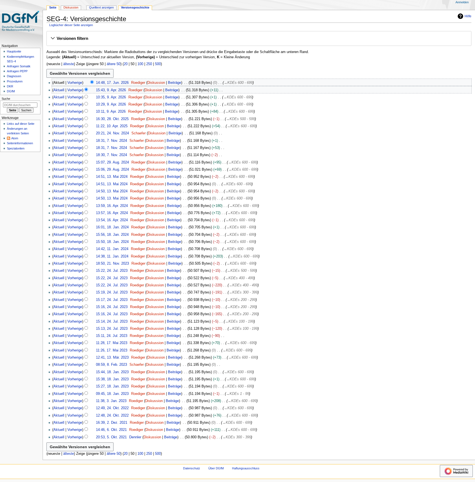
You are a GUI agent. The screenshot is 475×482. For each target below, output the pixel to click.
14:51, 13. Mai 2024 (112, 177)
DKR (10, 86)
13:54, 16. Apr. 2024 (112, 220)
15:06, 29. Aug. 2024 (112, 169)
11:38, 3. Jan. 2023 (111, 401)
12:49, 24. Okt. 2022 (112, 408)
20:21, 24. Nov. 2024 (112, 133)
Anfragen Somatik (19, 66)
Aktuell (58, 90)
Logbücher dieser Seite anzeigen (71, 25)
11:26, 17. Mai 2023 (111, 350)
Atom (14, 138)
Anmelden (462, 2)
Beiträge (174, 83)
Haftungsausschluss (245, 468)
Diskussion (156, 83)
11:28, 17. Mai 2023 (111, 343)
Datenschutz (191, 468)
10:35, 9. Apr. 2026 (111, 97)
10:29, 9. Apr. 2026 (111, 104)
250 (149, 64)
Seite (52, 7)
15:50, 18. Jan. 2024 (112, 242)
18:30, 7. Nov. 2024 (111, 155)
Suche (6, 98)
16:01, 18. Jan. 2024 (112, 227)
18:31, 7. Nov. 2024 (111, 141)
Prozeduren (15, 81)
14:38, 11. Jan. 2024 (112, 256)
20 (126, 64)
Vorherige (74, 83)
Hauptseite (14, 51)
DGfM (11, 91)
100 (140, 64)
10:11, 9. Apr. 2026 (111, 111)
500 (158, 64)
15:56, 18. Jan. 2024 (112, 235)
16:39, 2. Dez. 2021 (111, 423)
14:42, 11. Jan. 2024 (112, 249)
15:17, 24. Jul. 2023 (112, 300)
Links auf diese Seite (20, 123)
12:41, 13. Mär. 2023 (112, 357)
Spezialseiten (15, 148)
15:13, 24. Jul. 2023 (112, 329)
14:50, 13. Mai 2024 (112, 191)
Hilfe (468, 16)
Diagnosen (14, 76)
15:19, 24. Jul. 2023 (112, 292)
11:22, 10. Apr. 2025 (112, 126)
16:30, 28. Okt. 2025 (112, 119)
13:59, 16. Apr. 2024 (112, 206)
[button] (259, 39)
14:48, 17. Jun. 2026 (112, 83)
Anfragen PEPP (17, 71)
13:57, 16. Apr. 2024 (112, 213)
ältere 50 (113, 64)
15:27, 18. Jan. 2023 (112, 386)
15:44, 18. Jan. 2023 (112, 372)
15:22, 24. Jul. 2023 (112, 271)
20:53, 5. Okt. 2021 (111, 437)
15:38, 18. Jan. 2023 (112, 379)
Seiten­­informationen (20, 143)
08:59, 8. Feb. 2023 (111, 365)
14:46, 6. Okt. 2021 (111, 430)
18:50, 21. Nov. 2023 (112, 263)
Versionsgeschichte (135, 7)
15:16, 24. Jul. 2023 (112, 307)
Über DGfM (216, 468)
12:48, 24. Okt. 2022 (112, 415)
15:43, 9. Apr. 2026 (111, 90)
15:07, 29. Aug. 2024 (112, 162)
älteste (68, 64)
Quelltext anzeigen (101, 7)
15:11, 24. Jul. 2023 (111, 336)
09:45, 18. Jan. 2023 (112, 394)
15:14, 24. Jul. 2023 (112, 321)
